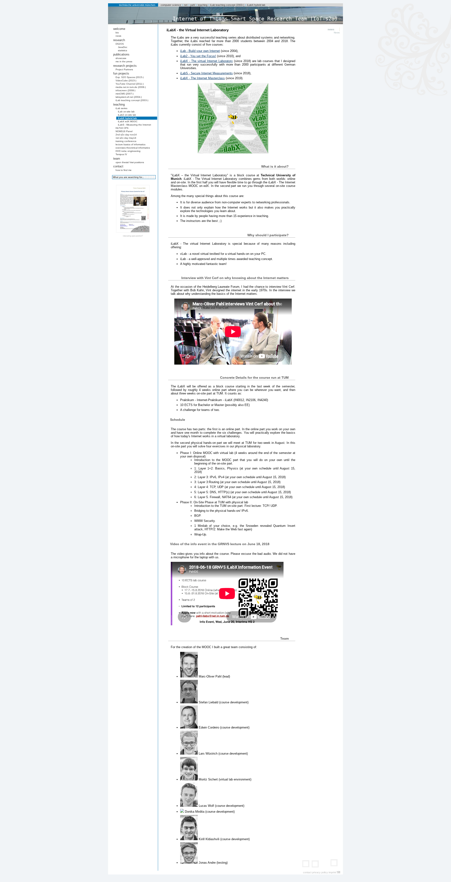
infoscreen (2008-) (125, 90)
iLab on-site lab (126, 111)
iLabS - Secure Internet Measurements (206, 73)
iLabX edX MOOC (127, 121)
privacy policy (320, 872)
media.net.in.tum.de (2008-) (131, 87)
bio (117, 32)
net (185, 5)
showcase (121, 58)
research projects (125, 65)
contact (118, 166)
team (116, 158)
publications (121, 54)
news (118, 36)
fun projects (121, 73)
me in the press (124, 61)
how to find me (124, 170)
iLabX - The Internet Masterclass (202, 78)
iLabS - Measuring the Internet (134, 124)
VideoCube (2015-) (126, 80)
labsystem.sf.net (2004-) (129, 97)
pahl (192, 5)
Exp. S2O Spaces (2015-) (130, 77)
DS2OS (120, 44)
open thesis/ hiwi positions (130, 162)
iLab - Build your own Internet (200, 51)
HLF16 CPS (122, 128)
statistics (122, 50)
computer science (171, 5)
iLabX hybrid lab (256, 5)
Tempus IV (121, 154)
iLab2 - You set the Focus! (198, 56)
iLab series (121, 108)
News (337, 32)
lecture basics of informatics (130, 144)
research (119, 40)
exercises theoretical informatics (133, 147)
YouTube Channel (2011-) (130, 84)
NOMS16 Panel (124, 131)
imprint (332, 872)
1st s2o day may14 (126, 138)
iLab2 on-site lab (127, 115)
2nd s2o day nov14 (126, 134)
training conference (126, 141)
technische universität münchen (137, 5)
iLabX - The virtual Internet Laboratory (206, 61)
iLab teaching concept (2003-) (227, 5)
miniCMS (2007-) (124, 93)
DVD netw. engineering (128, 151)
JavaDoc (122, 47)
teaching (202, 5)
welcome (119, 29)
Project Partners (124, 69)
